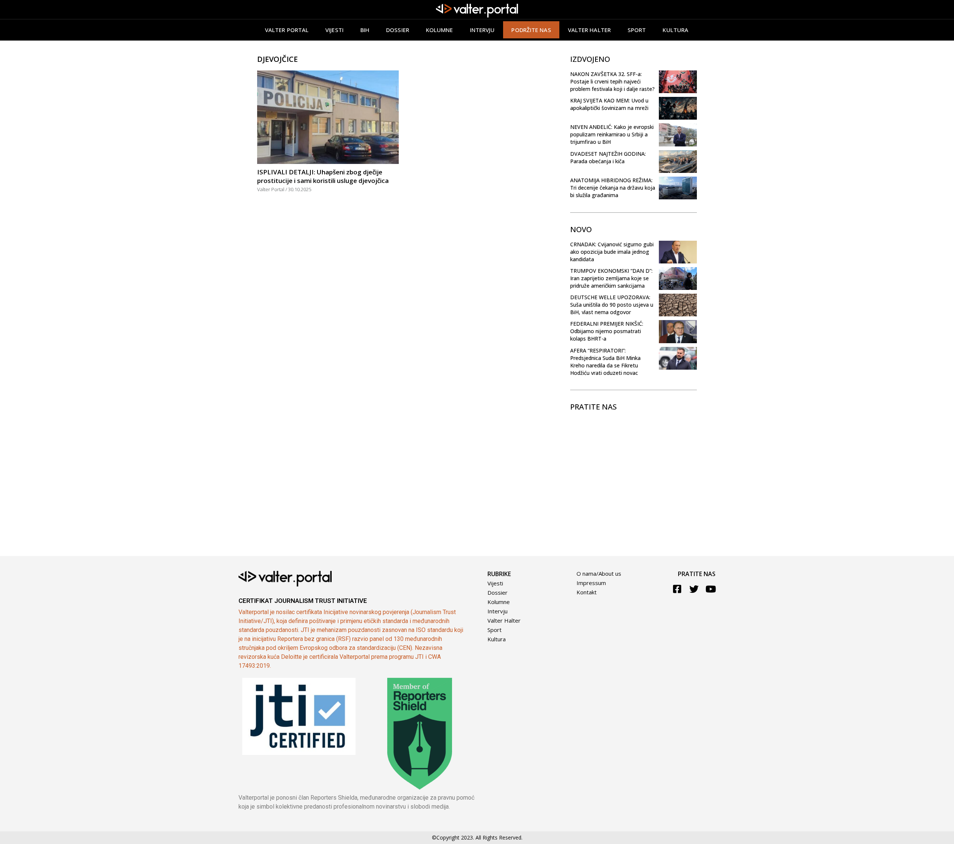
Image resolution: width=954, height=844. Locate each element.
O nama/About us (598, 573)
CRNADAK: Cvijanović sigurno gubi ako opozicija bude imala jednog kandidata (612, 252)
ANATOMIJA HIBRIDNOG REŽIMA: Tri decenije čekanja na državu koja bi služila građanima (612, 188)
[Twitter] (694, 589)
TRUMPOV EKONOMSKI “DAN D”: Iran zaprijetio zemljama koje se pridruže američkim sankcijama (611, 278)
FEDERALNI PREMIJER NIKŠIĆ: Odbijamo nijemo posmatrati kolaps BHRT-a (606, 331)
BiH (364, 30)
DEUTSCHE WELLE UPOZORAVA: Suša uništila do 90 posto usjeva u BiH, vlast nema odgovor (611, 305)
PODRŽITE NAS (531, 30)
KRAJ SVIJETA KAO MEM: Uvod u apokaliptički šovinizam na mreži (609, 104)
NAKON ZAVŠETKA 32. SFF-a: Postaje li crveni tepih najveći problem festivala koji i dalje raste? (612, 81)
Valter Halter (504, 620)
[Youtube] (711, 589)
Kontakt (586, 592)
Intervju (482, 30)
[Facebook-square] (677, 589)
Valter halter (589, 30)
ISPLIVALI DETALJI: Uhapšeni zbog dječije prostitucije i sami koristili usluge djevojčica (323, 176)
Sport (637, 30)
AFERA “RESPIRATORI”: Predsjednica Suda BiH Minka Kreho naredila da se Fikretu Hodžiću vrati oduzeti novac (605, 361)
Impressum (591, 583)
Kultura (675, 30)
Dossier (397, 30)
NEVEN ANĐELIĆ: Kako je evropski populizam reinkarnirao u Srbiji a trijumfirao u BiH (612, 134)
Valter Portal (287, 30)
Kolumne (439, 30)
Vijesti (334, 30)
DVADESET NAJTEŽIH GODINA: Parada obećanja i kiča (608, 157)
